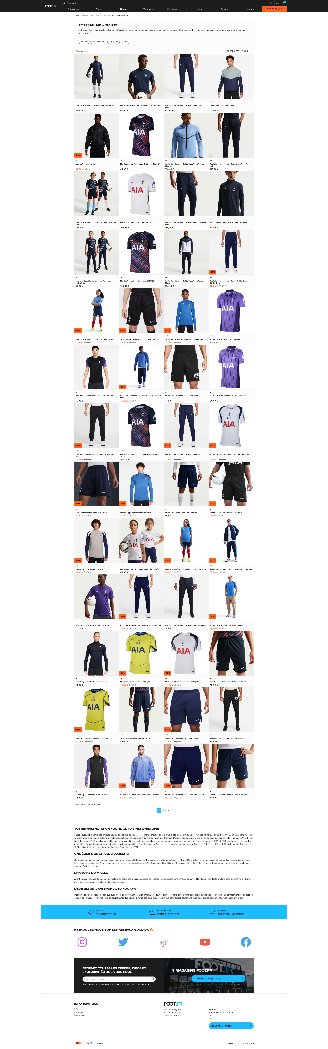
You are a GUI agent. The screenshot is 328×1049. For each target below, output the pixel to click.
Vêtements (148, 9)
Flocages (79, 1012)
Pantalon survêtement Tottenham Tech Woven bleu (186, 223)
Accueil (85, 15)
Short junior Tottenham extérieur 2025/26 (139, 339)
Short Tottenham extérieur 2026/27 (136, 738)
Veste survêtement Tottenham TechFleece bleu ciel (184, 165)
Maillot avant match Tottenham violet (92, 625)
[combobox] (164, 3)
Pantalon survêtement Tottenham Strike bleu (140, 625)
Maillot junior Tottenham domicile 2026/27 (140, 569)
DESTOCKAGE (274, 9)
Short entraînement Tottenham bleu (181, 738)
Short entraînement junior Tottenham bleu (95, 339)
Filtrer (231, 51)
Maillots (84, 42)
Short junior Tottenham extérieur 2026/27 (229, 682)
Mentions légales (172, 1009)
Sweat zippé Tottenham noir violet (91, 795)
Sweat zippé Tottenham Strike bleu (136, 513)
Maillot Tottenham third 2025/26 (135, 682)
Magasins (79, 1015)
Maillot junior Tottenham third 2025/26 (93, 738)
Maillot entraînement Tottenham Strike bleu (140, 105)
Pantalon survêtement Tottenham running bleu (184, 106)
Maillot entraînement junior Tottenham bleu (185, 569)
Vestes (125, 42)
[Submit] (64, 3)
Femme (224, 9)
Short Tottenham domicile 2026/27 (181, 513)
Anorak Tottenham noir (85, 164)
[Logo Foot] (51, 6)
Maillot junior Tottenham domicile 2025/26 (229, 454)
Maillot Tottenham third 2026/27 (225, 339)
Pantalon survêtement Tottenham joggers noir (94, 455)
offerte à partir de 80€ (168, 913)
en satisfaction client (106, 913)
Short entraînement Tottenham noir (181, 396)
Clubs (98, 9)
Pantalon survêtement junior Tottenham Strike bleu (94, 282)
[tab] (164, 31)
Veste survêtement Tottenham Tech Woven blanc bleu (184, 282)
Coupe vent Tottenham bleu (222, 105)
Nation (123, 9)
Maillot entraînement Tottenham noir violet (95, 396)
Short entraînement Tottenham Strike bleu (94, 105)
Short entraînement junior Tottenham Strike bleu (95, 223)
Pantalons (114, 42)
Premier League (102, 15)
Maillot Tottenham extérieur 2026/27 (137, 281)
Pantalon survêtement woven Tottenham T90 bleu (140, 397)
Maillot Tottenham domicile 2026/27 (137, 222)
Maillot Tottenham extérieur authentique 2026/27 (139, 455)
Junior (199, 9)
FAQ (76, 1009)
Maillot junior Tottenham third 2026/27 (228, 396)
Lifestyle (249, 9)
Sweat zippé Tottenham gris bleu (90, 569)
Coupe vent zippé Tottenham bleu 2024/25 (139, 795)
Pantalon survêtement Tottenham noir (227, 738)
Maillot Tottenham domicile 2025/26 (181, 682)
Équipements (173, 9)
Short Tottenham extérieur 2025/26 (226, 513)
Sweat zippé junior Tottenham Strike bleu (229, 222)
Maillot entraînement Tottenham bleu (227, 625)
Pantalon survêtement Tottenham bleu (182, 454)
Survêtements (98, 42)
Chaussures (73, 9)
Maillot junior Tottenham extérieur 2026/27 (140, 164)
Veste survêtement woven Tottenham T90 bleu (231, 569)
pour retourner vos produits (231, 913)
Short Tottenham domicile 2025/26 (91, 513)
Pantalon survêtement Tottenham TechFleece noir (231, 165)
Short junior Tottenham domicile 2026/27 (229, 795)
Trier (245, 51)
